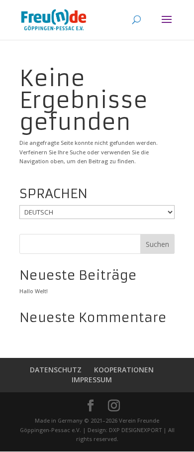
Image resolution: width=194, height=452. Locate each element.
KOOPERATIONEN (124, 369)
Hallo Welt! (33, 291)
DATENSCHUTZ (56, 369)
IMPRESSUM (92, 379)
